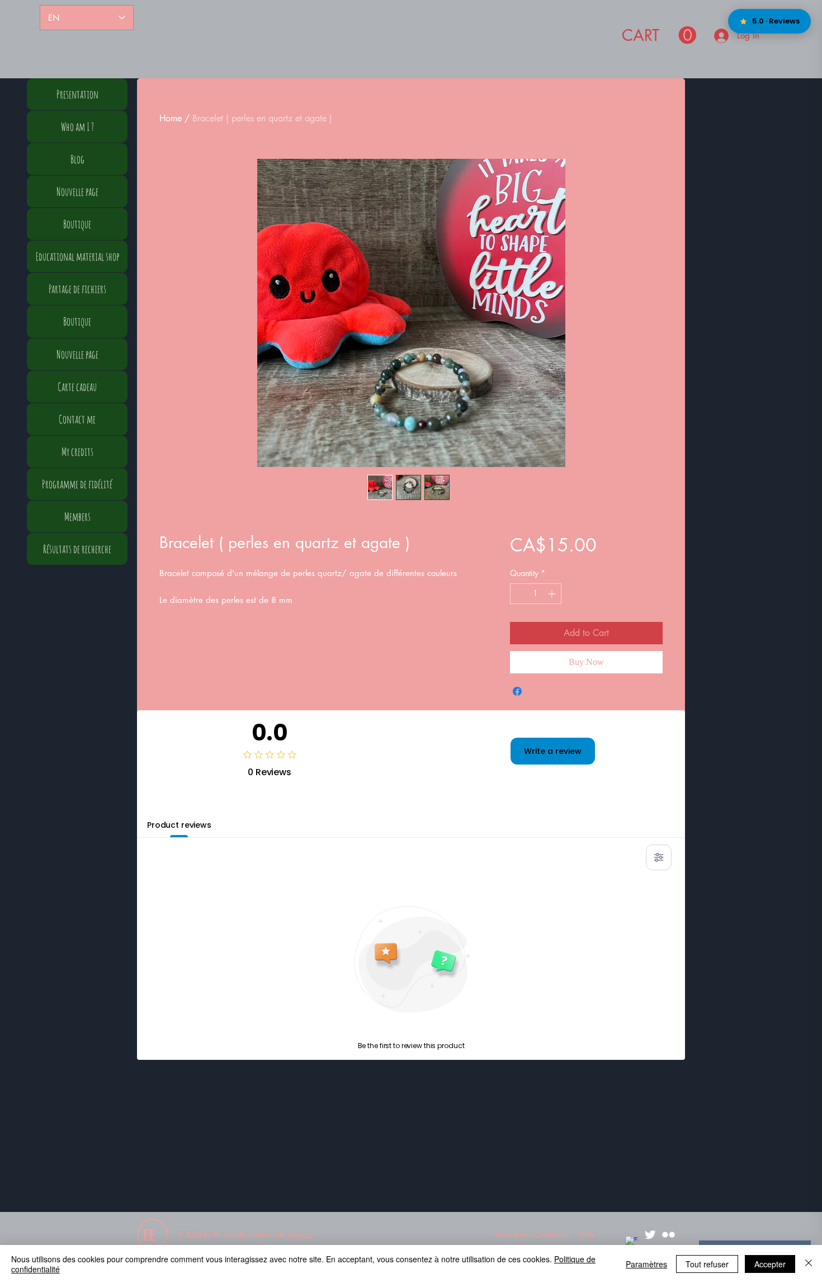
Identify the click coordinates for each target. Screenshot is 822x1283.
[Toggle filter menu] (659, 857)
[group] (414, 1174)
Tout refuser (707, 1264)
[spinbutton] (536, 593)
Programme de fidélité (77, 484)
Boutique (77, 224)
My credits (77, 452)
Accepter (770, 1264)
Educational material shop (77, 256)
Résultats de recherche (77, 549)
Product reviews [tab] (179, 825)
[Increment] (553, 593)
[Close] (808, 1264)
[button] (659, 35)
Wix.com (300, 1234)
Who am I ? (77, 127)
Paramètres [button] (646, 1264)
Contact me (77, 419)
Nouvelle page (77, 192)
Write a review (553, 751)
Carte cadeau (77, 387)
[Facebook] (631, 1242)
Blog (77, 159)
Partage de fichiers (77, 289)
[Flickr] (668, 1234)
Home (170, 118)
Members (77, 516)
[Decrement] (519, 593)
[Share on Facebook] (517, 691)
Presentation (77, 94)
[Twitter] (650, 1234)
